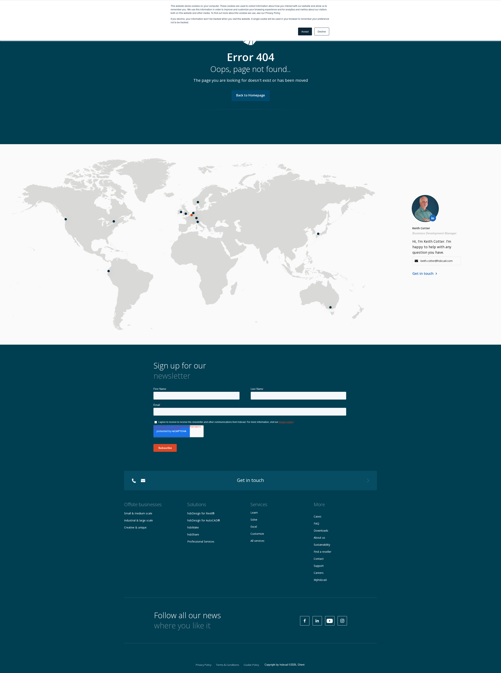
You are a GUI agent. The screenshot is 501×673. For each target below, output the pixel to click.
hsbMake (193, 527)
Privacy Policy (203, 665)
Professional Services (200, 541)
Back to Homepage (250, 95)
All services (257, 541)
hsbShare (193, 534)
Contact (319, 559)
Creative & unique (135, 527)
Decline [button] (322, 31)
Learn (254, 512)
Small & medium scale (138, 513)
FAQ (316, 523)
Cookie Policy (251, 665)
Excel (253, 526)
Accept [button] (305, 31)
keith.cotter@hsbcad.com (437, 261)
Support (319, 566)
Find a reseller (322, 551)
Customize (257, 534)
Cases (317, 516)
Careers (318, 573)
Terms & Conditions (227, 665)
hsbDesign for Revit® (200, 513)
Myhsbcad (320, 580)
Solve (253, 519)
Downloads (321, 530)
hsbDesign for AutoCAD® (203, 520)
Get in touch (422, 273)
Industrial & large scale (138, 520)
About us (319, 537)
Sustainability (322, 544)
